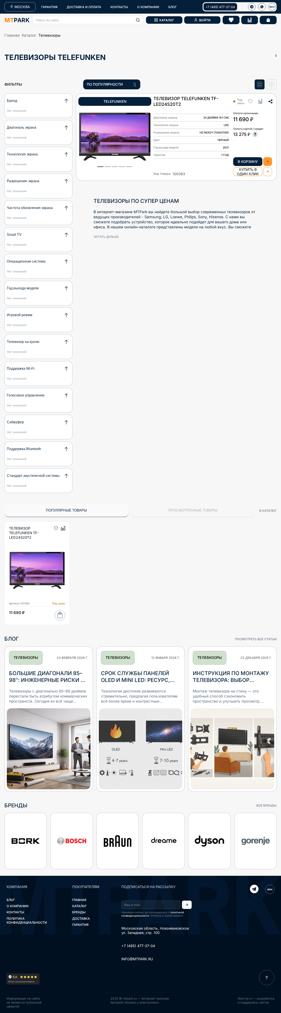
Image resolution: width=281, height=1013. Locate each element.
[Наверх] (266, 977)
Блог (11, 900)
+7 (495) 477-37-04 (220, 7)
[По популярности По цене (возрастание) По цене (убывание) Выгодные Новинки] (111, 84)
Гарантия (80, 924)
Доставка (81, 918)
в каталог (268, 510)
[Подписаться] (187, 905)
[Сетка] (272, 84)
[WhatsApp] (262, 7)
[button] (87, 20)
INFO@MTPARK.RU (137, 959)
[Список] (260, 84)
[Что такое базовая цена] (255, 134)
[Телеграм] (252, 7)
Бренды (79, 912)
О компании (18, 906)
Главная (12, 35)
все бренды (266, 805)
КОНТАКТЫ (119, 7)
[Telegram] (254, 889)
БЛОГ (172, 7)
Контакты (15, 912)
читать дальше (106, 236)
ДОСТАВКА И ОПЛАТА (84, 7)
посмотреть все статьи (256, 639)
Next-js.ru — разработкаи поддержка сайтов (256, 1000)
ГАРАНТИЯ (49, 7)
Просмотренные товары (192, 510)
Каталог (29, 35)
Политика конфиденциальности (27, 920)
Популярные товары (66, 510)
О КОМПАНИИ (148, 7)
